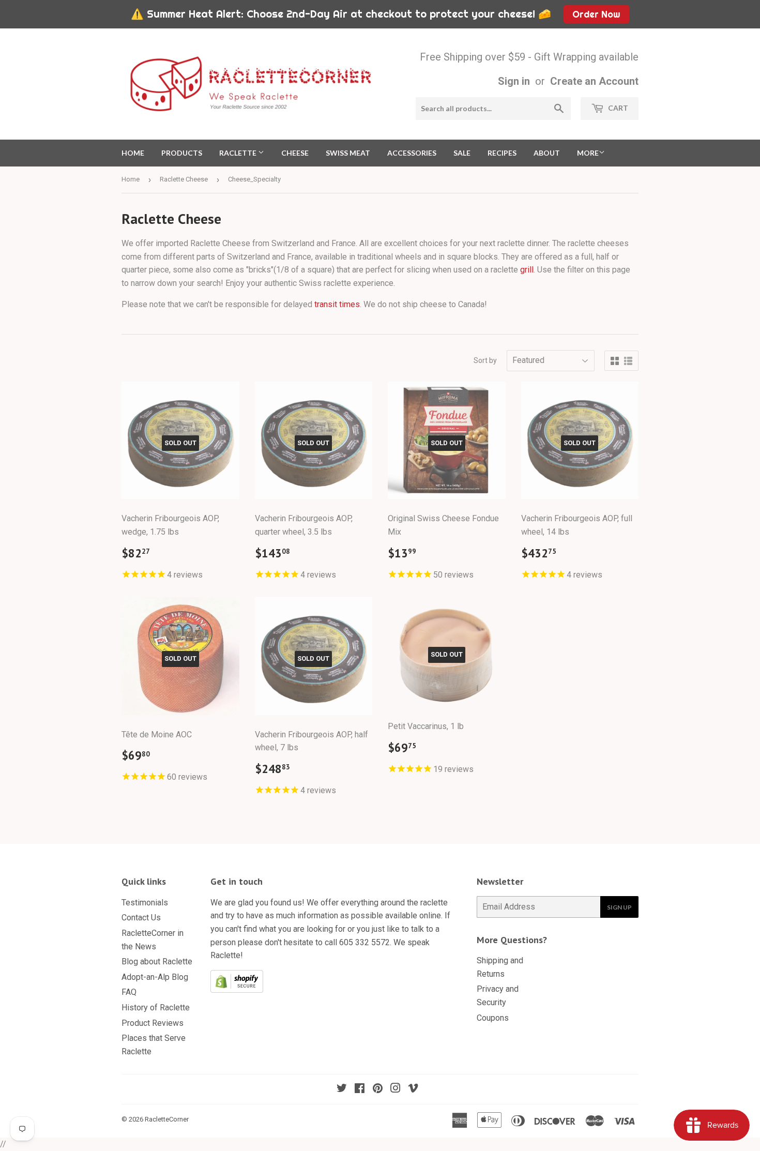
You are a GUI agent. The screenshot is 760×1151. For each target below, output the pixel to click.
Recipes (502, 152)
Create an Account (594, 81)
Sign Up (619, 907)
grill (527, 270)
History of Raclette (155, 1007)
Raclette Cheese (184, 179)
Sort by (485, 360)
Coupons (493, 1018)
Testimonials (144, 902)
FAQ (128, 992)
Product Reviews (152, 1023)
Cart (617, 107)
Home (132, 152)
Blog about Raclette (156, 961)
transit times (337, 304)
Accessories (411, 152)
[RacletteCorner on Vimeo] (413, 1089)
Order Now (596, 14)
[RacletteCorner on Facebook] (359, 1089)
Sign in (514, 81)
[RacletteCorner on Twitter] (342, 1089)
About (547, 152)
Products (181, 152)
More (588, 152)
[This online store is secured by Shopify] (236, 990)
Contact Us (141, 917)
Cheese (295, 152)
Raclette (238, 152)
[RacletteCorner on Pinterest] (377, 1089)
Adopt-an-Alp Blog (154, 977)
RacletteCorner (167, 1119)
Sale (461, 152)
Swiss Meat (348, 152)
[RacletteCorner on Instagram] (395, 1089)
